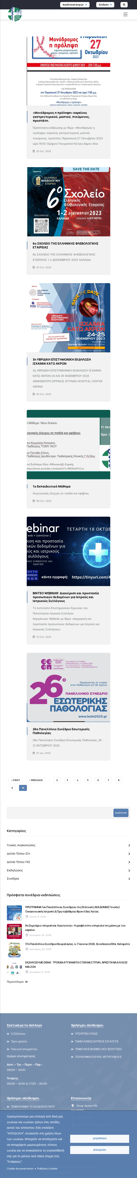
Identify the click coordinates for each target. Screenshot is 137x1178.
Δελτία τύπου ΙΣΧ (18, 854)
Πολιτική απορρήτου (24, 1049)
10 (24, 788)
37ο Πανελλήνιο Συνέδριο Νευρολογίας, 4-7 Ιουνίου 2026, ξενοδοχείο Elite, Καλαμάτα (77, 944)
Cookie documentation (20, 1168)
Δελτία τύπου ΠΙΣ (18, 862)
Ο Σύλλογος (18, 1034)
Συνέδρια (13, 879)
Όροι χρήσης (19, 1041)
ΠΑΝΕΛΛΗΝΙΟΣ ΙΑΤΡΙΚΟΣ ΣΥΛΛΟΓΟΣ (96, 1041)
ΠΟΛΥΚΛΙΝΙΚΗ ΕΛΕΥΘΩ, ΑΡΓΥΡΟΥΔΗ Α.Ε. (98, 1057)
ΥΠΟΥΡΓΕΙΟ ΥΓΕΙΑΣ (86, 1034)
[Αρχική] (15, 12)
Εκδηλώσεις (15, 870)
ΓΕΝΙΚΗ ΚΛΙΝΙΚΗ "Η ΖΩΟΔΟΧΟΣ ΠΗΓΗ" (33, 1106)
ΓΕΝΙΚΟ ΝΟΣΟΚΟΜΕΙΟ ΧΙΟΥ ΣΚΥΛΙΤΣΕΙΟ (98, 1049)
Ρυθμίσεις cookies (47, 1168)
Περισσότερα (15, 982)
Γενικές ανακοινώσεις (21, 845)
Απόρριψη (99, 1138)
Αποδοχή (99, 1150)
